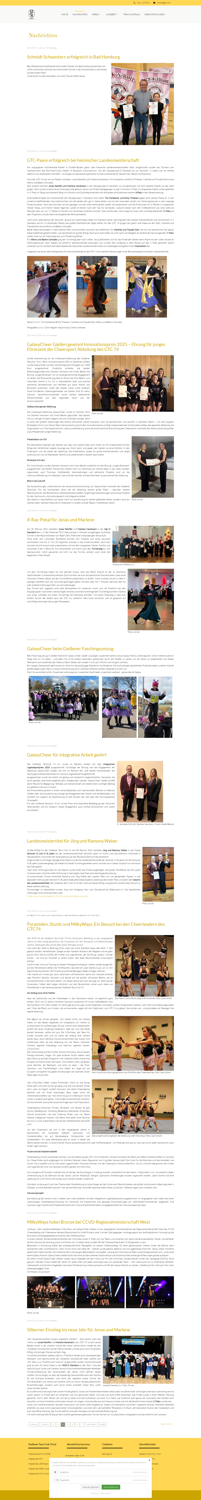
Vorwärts (91, 1424)
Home (64, 14)
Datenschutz (105, 1493)
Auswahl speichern (91, 1487)
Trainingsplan (131, 14)
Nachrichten (80, 14)
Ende (102, 1424)
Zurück (45, 1424)
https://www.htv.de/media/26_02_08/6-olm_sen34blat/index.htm (57, 896)
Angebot (111, 14)
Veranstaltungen (154, 14)
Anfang (34, 1424)
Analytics (64, 1472)
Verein (95, 14)
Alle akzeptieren (111, 1487)
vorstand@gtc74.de (163, 3)
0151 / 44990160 (143, 3)
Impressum (95, 1493)
